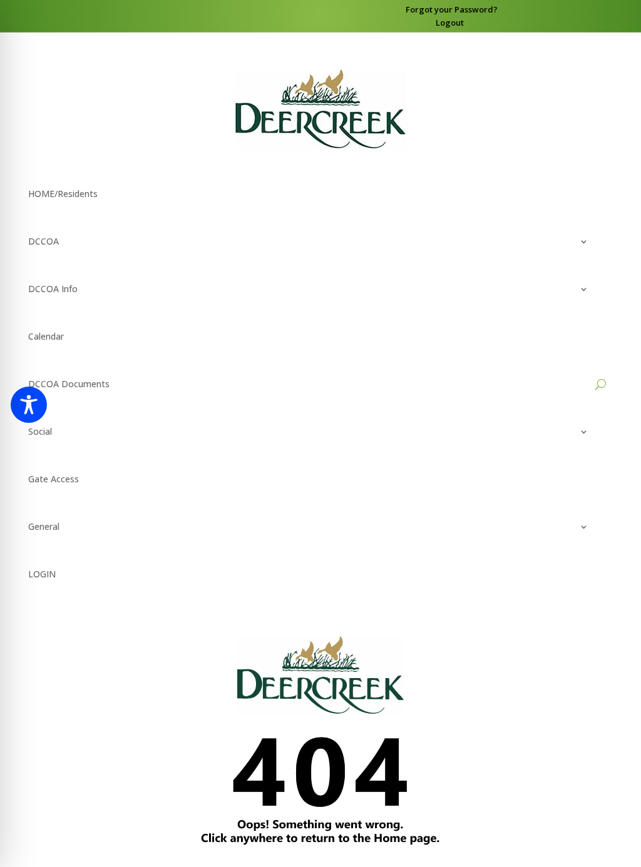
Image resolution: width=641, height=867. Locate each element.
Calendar (46, 336)
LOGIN (42, 574)
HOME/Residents (63, 194)
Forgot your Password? (452, 9)
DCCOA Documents (69, 384)
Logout (450, 22)
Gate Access (53, 479)
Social (40, 431)
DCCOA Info (53, 289)
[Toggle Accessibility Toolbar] (28, 404)
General (43, 526)
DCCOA (43, 241)
